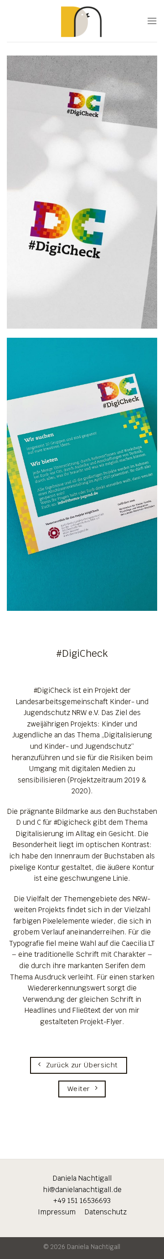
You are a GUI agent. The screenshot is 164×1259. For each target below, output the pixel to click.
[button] (16, 1242)
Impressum (61, 1212)
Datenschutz (106, 1212)
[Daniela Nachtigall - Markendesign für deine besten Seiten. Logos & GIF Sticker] (82, 21)
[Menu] (152, 21)
